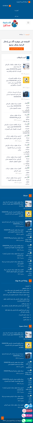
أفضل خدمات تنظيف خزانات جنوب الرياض (13, 170)
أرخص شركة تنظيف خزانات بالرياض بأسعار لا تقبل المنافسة (12, 137)
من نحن (16, 16)
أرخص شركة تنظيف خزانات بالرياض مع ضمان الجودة (13, 179)
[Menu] (28, 22)
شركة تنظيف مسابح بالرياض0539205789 (15, 116)
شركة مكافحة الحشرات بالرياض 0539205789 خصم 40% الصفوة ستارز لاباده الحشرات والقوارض (13, 82)
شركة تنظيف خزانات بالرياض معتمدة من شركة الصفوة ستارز (13, 148)
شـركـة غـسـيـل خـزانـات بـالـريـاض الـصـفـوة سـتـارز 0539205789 (13, 94)
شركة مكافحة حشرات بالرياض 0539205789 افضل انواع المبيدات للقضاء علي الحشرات (12, 127)
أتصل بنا (16, 10)
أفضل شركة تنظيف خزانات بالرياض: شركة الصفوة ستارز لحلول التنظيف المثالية (13, 159)
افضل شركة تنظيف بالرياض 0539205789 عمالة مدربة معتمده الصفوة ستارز (13, 106)
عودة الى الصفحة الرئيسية (16, 48)
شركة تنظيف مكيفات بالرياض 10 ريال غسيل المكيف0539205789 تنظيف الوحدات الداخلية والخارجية (13, 68)
